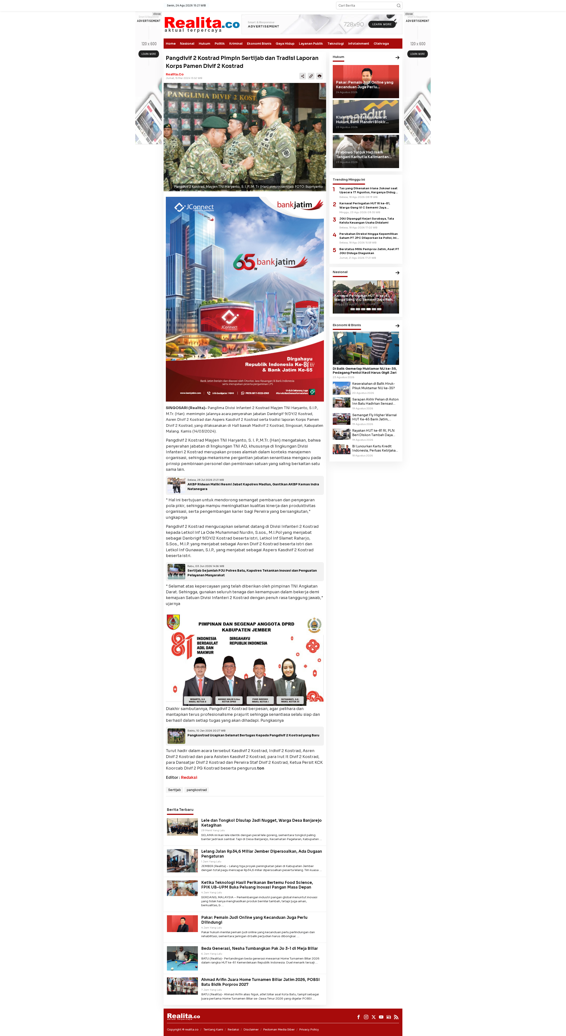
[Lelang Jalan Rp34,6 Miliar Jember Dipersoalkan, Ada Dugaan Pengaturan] (182, 860)
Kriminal (236, 44)
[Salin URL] (311, 76)
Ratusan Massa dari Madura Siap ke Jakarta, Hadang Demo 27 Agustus (363, 298)
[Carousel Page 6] (379, 309)
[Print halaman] (319, 76)
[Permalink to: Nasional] (397, 273)
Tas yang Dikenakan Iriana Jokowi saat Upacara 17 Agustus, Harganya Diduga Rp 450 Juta (368, 190)
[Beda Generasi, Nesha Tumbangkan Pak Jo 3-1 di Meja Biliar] (182, 958)
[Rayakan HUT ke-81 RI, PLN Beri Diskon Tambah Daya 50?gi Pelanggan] (341, 434)
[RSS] (396, 1017)
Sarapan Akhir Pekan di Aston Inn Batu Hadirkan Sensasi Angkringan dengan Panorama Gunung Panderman (375, 401)
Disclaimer (251, 1029)
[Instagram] (366, 1017)
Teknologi (335, 44)
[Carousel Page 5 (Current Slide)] (374, 309)
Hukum (204, 44)
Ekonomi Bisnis (259, 44)
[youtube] (381, 1017)
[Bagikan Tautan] (302, 76)
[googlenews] (389, 1017)
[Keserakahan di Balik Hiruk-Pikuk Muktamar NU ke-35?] (341, 388)
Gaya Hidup (285, 44)
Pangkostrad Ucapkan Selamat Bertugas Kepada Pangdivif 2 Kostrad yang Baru (253, 735)
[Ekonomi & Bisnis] (397, 326)
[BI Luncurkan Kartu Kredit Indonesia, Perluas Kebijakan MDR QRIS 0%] (341, 449)
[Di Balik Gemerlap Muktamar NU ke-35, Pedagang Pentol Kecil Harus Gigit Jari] (366, 348)
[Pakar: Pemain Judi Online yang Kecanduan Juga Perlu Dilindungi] (182, 923)
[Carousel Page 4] (368, 309)
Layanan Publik (311, 44)
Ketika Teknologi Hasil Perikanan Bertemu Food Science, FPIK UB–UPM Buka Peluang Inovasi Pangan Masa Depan (257, 885)
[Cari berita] (398, 5)
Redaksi (189, 777)
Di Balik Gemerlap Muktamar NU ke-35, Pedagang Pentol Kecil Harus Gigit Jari (365, 371)
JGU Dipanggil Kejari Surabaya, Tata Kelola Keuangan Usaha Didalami (366, 220)
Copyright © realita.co (183, 1029)
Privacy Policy (309, 1029)
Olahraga (381, 44)
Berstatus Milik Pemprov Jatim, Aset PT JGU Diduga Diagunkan (369, 251)
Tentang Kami (213, 1029)
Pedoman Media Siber (279, 1029)
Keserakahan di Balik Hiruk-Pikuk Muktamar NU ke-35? (373, 386)
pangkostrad (197, 790)
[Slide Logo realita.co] (202, 25)
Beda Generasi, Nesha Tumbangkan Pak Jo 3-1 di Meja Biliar (259, 948)
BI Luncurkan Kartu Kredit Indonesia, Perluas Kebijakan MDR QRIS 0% (375, 448)
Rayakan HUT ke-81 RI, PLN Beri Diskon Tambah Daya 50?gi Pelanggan (373, 433)
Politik (220, 44)
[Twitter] (374, 1017)
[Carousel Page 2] (358, 309)
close (157, 13)
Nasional (187, 44)
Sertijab (174, 790)
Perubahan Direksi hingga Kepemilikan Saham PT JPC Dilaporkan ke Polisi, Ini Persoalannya (368, 236)
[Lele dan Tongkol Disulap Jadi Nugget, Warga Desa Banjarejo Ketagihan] (182, 827)
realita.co (175, 74)
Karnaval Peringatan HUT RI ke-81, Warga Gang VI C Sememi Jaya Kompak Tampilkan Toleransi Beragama (369, 206)
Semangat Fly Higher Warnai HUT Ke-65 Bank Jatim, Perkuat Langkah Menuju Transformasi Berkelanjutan (374, 417)
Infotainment (358, 44)
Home (171, 44)
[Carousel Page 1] (352, 309)
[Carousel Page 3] (363, 309)
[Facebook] (358, 1017)
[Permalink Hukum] (397, 57)
